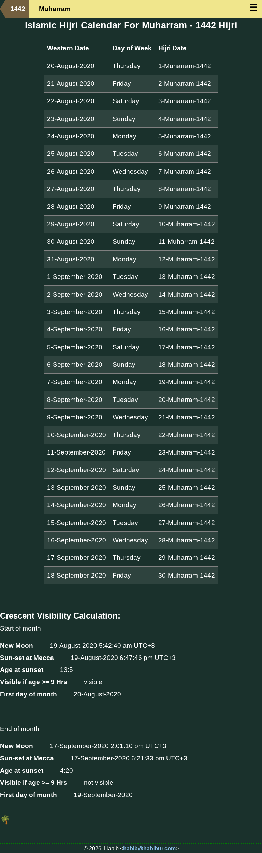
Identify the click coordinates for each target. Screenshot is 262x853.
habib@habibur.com (149, 848)
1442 (17, 8)
